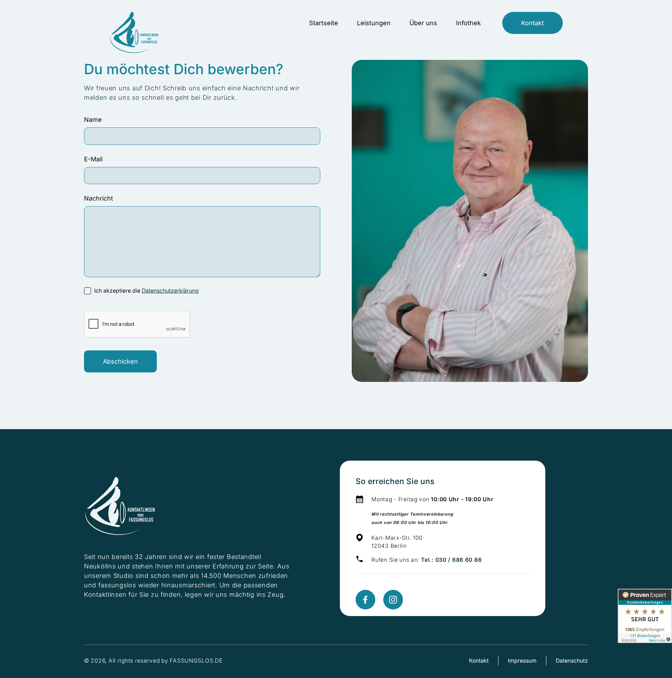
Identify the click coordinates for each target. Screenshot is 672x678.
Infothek (468, 23)
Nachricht (98, 198)
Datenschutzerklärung (170, 290)
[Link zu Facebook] (365, 599)
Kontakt (532, 23)
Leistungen (374, 23)
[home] (134, 23)
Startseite (323, 23)
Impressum (522, 660)
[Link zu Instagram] (393, 599)
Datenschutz (572, 660)
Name (93, 119)
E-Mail (93, 159)
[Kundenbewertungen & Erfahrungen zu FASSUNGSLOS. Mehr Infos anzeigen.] (645, 616)
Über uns (423, 23)
